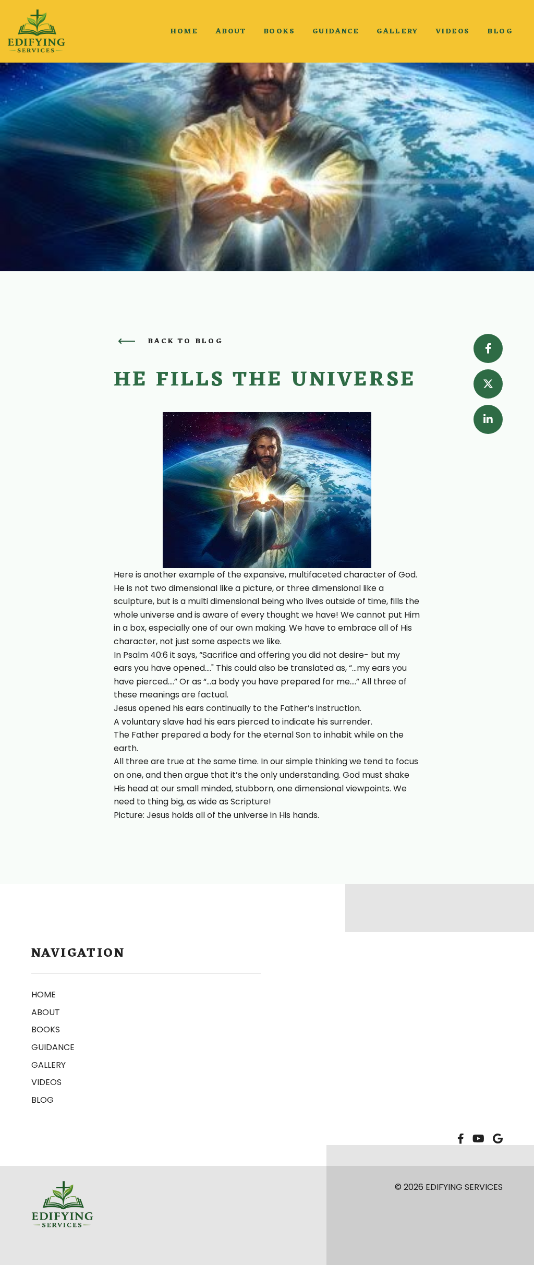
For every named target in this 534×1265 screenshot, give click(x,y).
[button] (184, 31)
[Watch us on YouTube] (478, 1139)
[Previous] (126, 341)
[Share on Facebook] (488, 348)
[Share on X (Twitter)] (488, 384)
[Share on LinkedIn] (488, 419)
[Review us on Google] (498, 1139)
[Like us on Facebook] (460, 1139)
